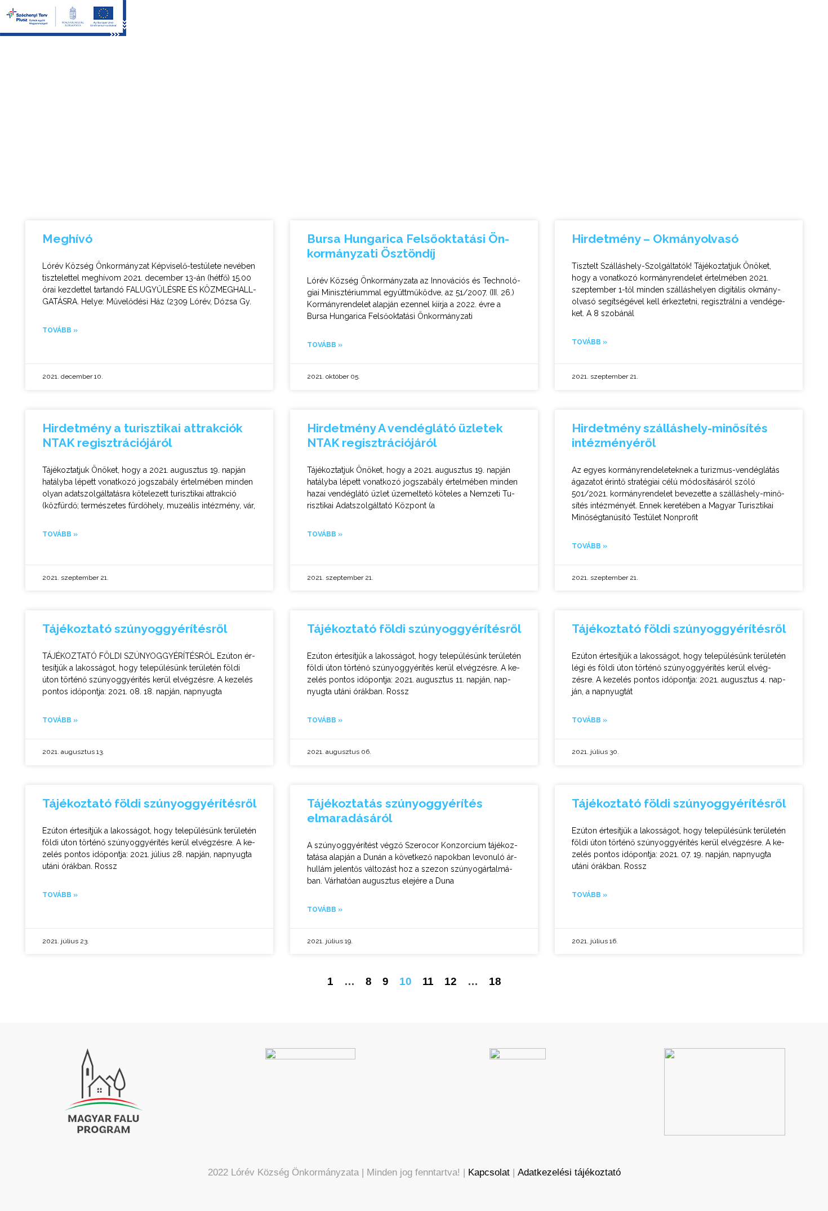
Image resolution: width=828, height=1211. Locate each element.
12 (450, 981)
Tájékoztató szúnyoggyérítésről (134, 629)
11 (428, 981)
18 (495, 981)
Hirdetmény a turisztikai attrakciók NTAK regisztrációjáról (142, 435)
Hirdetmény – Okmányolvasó (655, 239)
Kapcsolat (489, 1172)
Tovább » (60, 330)
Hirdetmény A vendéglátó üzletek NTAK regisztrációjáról (405, 435)
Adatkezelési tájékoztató (569, 1172)
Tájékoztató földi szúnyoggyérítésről (414, 629)
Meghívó (67, 239)
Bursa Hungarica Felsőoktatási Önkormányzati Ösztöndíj (408, 246)
